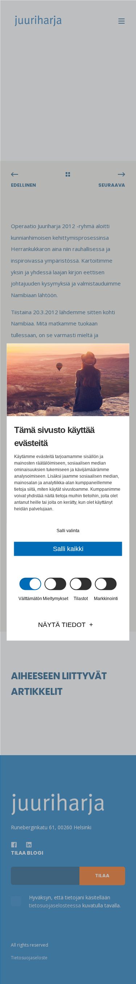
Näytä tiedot (62, 624)
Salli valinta (68, 530)
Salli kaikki (68, 548)
